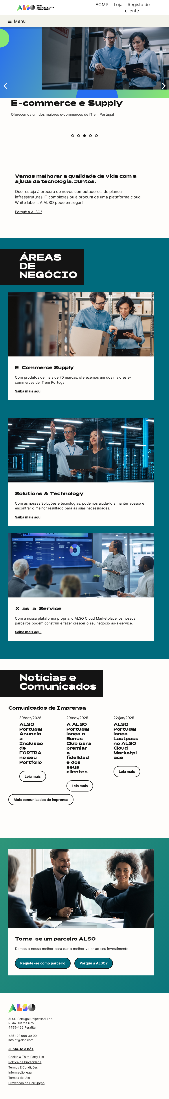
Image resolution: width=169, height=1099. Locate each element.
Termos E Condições (23, 1067)
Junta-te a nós (20, 1049)
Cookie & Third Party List (26, 1057)
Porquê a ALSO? (28, 212)
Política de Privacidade (24, 1062)
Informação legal (20, 1072)
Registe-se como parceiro (42, 963)
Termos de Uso (19, 1077)
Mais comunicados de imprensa (41, 799)
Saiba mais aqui (28, 391)
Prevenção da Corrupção (26, 1083)
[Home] (21, 1008)
